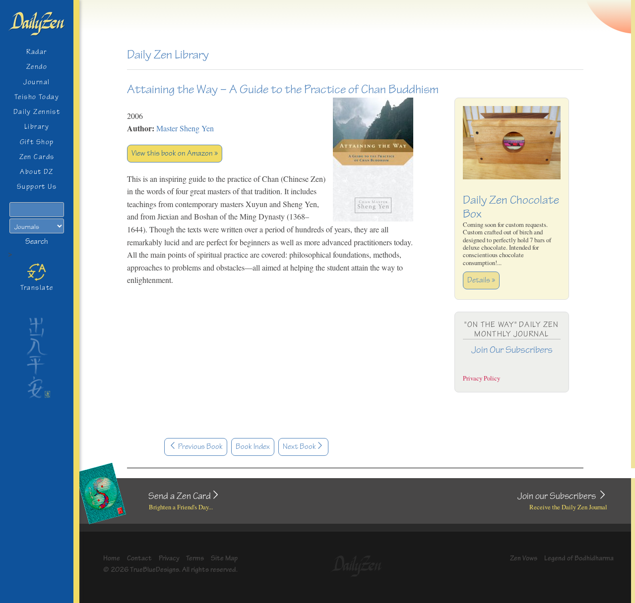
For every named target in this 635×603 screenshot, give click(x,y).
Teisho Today (36, 97)
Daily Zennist (37, 112)
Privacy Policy (481, 378)
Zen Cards (37, 157)
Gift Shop (37, 142)
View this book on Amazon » (174, 153)
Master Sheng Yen (185, 128)
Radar (36, 52)
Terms (195, 558)
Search (36, 241)
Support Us (37, 186)
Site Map (224, 558)
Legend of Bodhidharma (579, 558)
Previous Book (200, 446)
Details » (481, 280)
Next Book (299, 446)
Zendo (36, 66)
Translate (37, 287)
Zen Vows (523, 558)
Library (36, 126)
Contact (139, 558)
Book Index (253, 446)
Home (111, 558)
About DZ (37, 171)
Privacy (169, 558)
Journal (36, 82)
